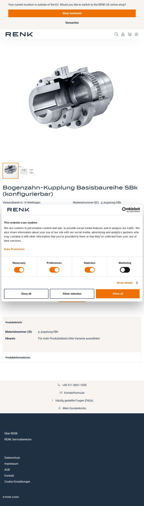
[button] (27, 171)
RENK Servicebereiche (17, 439)
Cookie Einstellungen (17, 481)
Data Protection (14, 249)
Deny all (26, 293)
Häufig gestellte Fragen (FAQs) (74, 400)
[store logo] (19, 34)
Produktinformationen (17, 357)
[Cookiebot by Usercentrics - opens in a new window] (124, 209)
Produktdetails (13, 322)
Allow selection (72, 293)
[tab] (72, 322)
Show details (125, 282)
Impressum (11, 463)
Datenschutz (12, 457)
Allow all (118, 293)
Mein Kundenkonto (74, 408)
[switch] (54, 270)
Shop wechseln (72, 13)
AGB (7, 469)
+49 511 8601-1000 (74, 385)
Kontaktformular (74, 392)
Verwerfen (72, 22)
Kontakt (9, 475)
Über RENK (11, 433)
